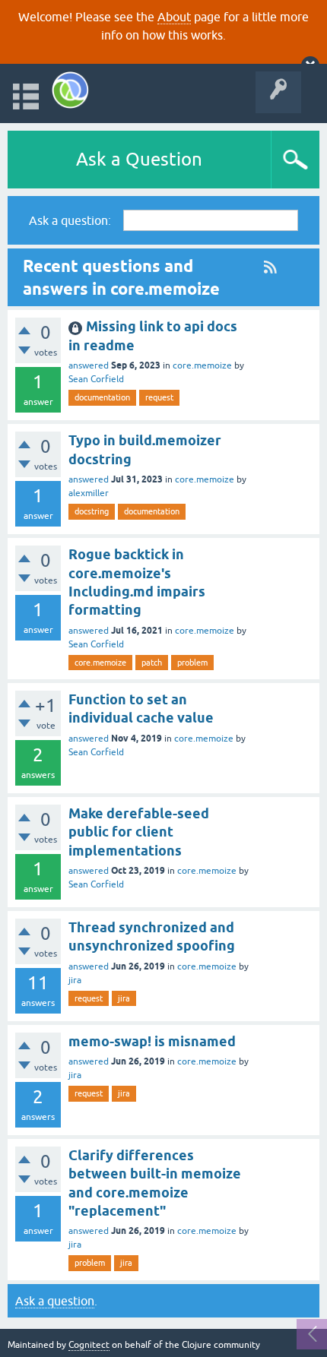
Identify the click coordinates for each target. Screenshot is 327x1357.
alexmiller (88, 493)
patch (151, 662)
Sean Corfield (96, 379)
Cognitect (89, 1345)
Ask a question (54, 1301)
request (159, 397)
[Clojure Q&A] (70, 90)
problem (192, 662)
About (174, 17)
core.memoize (202, 365)
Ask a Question (139, 159)
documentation (102, 397)
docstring (92, 511)
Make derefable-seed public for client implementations (138, 832)
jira (74, 980)
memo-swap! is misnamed (152, 1041)
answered (88, 365)
